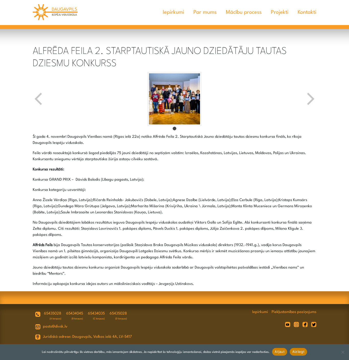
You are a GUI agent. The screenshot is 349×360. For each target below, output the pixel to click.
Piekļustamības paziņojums (294, 312)
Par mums (205, 12)
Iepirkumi (173, 12)
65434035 (96, 314)
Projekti (279, 12)
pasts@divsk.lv (55, 327)
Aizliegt (298, 352)
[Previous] (39, 99)
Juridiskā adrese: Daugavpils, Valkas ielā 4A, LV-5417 (87, 337)
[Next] (310, 99)
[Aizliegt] (342, 352)
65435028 (52, 314)
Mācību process (244, 12)
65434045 (74, 314)
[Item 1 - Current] (174, 128)
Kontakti (307, 12)
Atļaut (280, 352)
